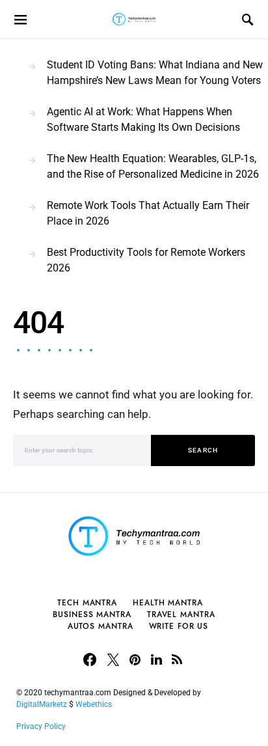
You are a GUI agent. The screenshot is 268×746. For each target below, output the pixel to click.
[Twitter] (113, 659)
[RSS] (177, 659)
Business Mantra (92, 614)
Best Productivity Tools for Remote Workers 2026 (146, 260)
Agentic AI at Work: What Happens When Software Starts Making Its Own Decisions (143, 119)
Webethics (95, 704)
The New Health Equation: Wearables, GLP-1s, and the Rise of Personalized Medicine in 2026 (153, 166)
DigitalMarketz (41, 704)
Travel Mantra (181, 614)
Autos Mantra (100, 626)
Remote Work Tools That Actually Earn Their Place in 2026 (148, 213)
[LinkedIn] (156, 659)
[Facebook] (89, 659)
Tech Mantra (87, 603)
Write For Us (179, 626)
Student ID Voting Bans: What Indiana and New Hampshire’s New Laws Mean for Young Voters (155, 73)
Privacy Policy (41, 726)
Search (203, 450)
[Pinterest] (135, 659)
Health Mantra (168, 603)
